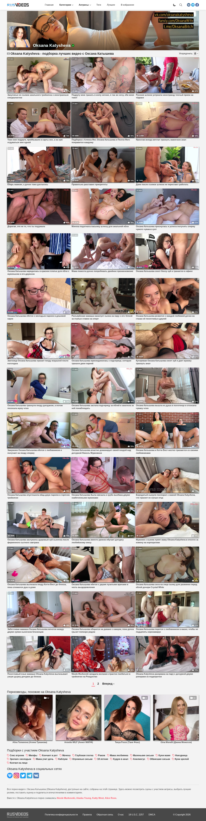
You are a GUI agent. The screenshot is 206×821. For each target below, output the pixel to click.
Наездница (181, 755)
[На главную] (17, 5)
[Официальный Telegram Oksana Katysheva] (29, 776)
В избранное (127, 5)
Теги (98, 5)
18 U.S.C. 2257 (136, 814)
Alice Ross (110, 798)
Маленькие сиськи (143, 755)
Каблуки (63, 759)
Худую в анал (120, 759)
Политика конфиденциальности (61, 814)
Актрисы (84, 5)
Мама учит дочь (45, 759)
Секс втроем (17, 755)
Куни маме (164, 755)
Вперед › (108, 683)
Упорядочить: (186, 53)
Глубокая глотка (84, 755)
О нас (121, 814)
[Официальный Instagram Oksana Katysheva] (16, 776)
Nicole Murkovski (66, 798)
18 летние (102, 759)
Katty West (98, 798)
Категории (65, 5)
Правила (87, 814)
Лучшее (111, 5)
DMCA (152, 814)
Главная (49, 5)
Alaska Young (83, 798)
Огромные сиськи (82, 759)
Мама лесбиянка (119, 755)
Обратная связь (105, 814)
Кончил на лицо (18, 763)
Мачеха (66, 755)
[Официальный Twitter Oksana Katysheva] (23, 776)
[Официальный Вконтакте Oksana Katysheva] (36, 776)
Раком (101, 755)
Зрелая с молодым (20, 759)
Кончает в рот (50, 755)
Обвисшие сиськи (160, 759)
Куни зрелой (182, 759)
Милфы (33, 755)
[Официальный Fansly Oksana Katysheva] (10, 776)
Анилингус (139, 759)
